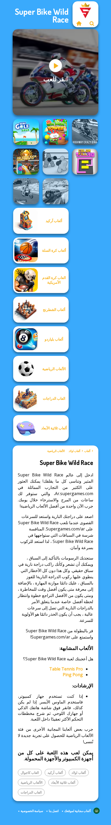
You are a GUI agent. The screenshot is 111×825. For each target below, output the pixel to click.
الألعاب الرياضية (56, 451)
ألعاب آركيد (55, 772)
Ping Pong (73, 674)
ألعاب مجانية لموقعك (77, 811)
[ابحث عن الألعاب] (91, 23)
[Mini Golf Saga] (26, 132)
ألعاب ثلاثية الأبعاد (63, 782)
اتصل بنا (54, 811)
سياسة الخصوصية (32, 811)
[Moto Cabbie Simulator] (26, 191)
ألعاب (87, 451)
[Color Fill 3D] (85, 162)
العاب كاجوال (30, 772)
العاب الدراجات (31, 792)
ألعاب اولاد (74, 451)
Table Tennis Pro (66, 669)
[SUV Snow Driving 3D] (55, 191)
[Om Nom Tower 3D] (55, 132)
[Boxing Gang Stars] (55, 162)
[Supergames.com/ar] (79, 23)
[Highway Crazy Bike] (85, 132)
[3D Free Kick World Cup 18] (26, 162)
